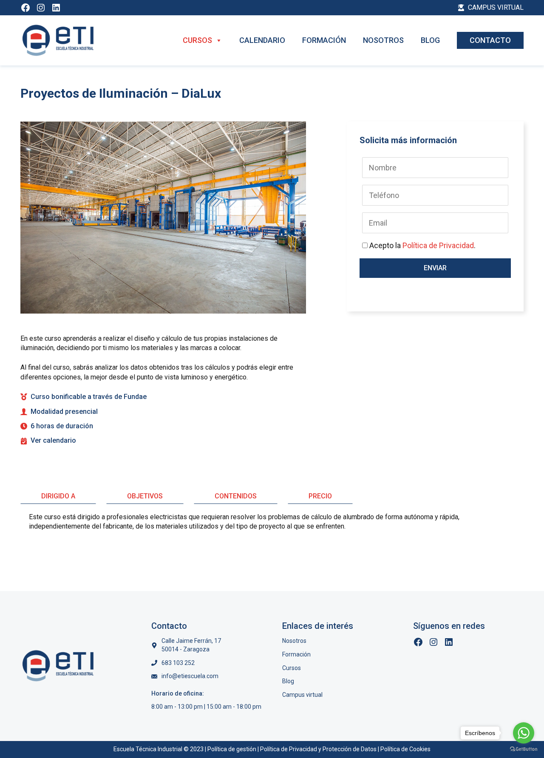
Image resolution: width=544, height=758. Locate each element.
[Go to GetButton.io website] (523, 749)
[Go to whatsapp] (523, 733)
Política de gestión (231, 749)
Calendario (262, 40)
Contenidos (236, 496)
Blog (430, 40)
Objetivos (145, 496)
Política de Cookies (405, 749)
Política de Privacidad (438, 245)
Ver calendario (53, 440)
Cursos (197, 40)
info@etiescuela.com (190, 676)
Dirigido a (58, 496)
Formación (324, 40)
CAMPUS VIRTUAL (496, 7)
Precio (320, 496)
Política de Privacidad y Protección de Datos (318, 749)
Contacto (490, 40)
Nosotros (383, 40)
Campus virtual (302, 694)
